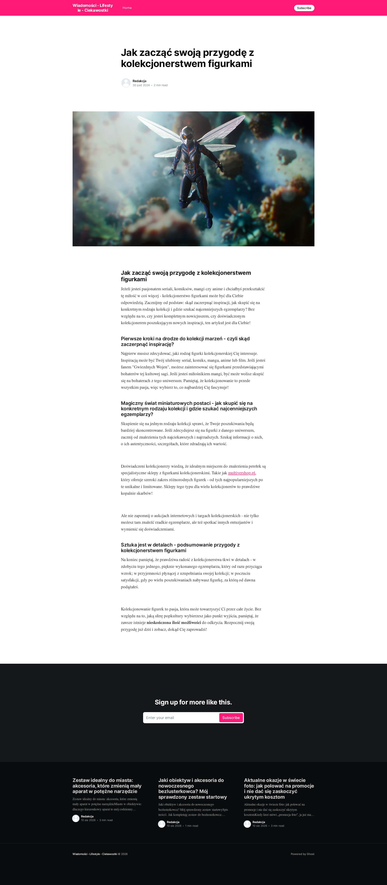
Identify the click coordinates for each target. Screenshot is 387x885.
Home (127, 8)
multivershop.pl (241, 472)
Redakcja (139, 81)
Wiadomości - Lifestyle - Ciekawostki (93, 8)
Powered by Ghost (302, 854)
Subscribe (304, 8)
